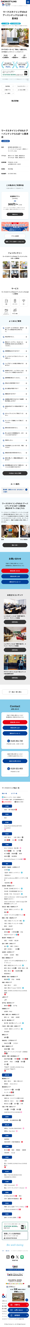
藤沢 (18, 1109)
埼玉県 (7, 834)
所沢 (19, 840)
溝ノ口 (18, 1101)
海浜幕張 (14, 856)
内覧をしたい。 (8, 440)
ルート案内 (7, 93)
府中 (5, 1064)
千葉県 (7, 844)
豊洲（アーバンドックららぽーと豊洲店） (16, 1052)
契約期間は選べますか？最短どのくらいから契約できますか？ (13, 466)
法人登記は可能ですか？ (11, 389)
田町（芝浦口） (8, 949)
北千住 (15, 1005)
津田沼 (6, 856)
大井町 (6, 955)
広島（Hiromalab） (10, 1185)
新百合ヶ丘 (7, 1104)
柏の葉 (6, 851)
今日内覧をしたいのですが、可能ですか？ (13, 446)
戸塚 (11, 1109)
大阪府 (7, 1146)
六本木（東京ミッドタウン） (12, 1029)
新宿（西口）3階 (23, 968)
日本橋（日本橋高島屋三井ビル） (13, 891)
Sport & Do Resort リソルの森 (13, 859)
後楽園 (18, 979)
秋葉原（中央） (8, 1011)
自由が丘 (6, 1043)
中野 (15, 1059)
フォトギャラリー (21, 86)
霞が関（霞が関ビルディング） (13, 1023)
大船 (5, 1109)
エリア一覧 (14, 793)
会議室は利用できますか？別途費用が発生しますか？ (13, 400)
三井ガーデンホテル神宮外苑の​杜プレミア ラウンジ (15, 962)
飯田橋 (6, 979)
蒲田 (17, 955)
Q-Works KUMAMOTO (10, 1209)
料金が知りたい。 (9, 337)
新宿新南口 (7, 973)
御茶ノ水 (6, 1017)
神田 (12, 1017)
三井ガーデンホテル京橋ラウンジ (13, 915)
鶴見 (16, 1089)
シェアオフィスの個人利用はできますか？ (13, 364)
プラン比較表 (15, 236)
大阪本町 (6, 1153)
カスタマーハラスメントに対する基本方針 (13, 1319)
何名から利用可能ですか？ (11, 383)
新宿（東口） (8, 971)
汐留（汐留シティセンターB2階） (14, 923)
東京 (7, 863)
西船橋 (13, 853)
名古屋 (6, 1120)
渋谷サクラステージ (10, 935)
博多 (20, 1196)
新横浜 (6, 1084)
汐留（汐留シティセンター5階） (13, 921)
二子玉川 (15, 1043)
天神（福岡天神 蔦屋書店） (12, 1198)
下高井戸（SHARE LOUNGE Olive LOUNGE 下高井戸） (14, 1068)
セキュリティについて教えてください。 (13, 414)
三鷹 (15, 1061)
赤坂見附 (6, 1031)
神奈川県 (7, 1075)
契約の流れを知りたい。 (11, 428)
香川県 (7, 1171)
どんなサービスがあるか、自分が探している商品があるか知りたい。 (13, 329)
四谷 (13, 979)
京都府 (7, 1135)
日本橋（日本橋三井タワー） (12, 888)
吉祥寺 (6, 1061)
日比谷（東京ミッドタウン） (12, 909)
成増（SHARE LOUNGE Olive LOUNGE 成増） (15, 992)
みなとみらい (14, 1084)
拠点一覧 (8, 5)
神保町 (18, 1017)
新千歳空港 (12, 809)
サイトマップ (5, 1303)
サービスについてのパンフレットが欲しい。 (13, 357)
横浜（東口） (8, 1081)
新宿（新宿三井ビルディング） (13, 965)
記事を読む (15, 622)
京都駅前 (6, 1139)
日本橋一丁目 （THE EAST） (12, 894)
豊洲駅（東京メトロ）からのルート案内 (13, 490)
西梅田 (18, 1150)
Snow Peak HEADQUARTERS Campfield (13, 827)
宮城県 (7, 814)
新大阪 (6, 1150)
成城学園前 (7, 1059)
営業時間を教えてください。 (12, 378)
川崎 (21, 1104)
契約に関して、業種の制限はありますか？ (13, 459)
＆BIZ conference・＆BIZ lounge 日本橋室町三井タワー (15, 898)
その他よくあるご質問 (15, 473)
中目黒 (10, 940)
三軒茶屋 (14, 932)
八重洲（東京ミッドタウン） (12, 872)
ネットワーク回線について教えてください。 (13, 421)
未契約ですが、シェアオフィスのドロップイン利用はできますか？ (13, 371)
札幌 (5, 809)
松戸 (18, 851)
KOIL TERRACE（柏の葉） (11, 848)
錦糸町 (6, 1005)
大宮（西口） (17, 837)
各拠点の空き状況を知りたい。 (12, 453)
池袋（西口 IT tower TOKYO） (13, 988)
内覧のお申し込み (15, 576)
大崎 (16, 949)
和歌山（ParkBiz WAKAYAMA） (13, 1128)
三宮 (5, 1161)
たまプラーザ (8, 1089)
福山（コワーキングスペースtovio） (14, 1188)
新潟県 (7, 822)
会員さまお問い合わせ (15, 761)
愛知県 (7, 1116)
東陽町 (6, 1049)
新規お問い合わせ (15, 571)
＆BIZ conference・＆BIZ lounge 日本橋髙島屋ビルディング (15, 903)
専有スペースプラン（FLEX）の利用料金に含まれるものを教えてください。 (13, 343)
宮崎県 (7, 1214)
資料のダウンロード (15, 582)
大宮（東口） (8, 837)
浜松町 (10, 926)
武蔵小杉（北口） (9, 1101)
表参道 (6, 932)
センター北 (7, 1092)
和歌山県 (7, 1124)
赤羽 (15, 985)
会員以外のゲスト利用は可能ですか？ (13, 407)
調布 (22, 1061)
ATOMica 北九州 (9, 1196)
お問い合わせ (5, 1301)
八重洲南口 (7, 883)
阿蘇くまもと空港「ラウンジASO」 (14, 1207)
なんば (13, 1153)
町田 (11, 1061)
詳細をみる (15, 214)
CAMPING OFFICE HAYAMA (12, 1112)
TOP (3, 5)
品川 (5, 946)
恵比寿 (16, 940)
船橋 (20, 853)
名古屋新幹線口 (14, 1120)
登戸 (15, 1104)
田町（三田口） (14, 946)
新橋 (5, 926)
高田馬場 (18, 971)
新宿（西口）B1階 (9, 968)
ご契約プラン (7, 89)
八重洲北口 (7, 875)
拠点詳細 (8, 86)
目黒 (5, 940)
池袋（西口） (8, 985)
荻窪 (23, 1059)
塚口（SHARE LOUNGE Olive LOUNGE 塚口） (15, 1164)
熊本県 (7, 1203)
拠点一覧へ (15, 545)
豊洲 (13, 1049)
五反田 (12, 955)
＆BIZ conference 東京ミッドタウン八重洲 (16, 879)
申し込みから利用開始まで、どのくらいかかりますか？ (13, 434)
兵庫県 (7, 1157)
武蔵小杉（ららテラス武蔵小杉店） (14, 1098)
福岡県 (7, 1192)
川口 (13, 840)
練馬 (5, 1037)
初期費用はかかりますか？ (11, 351)
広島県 (7, 1181)
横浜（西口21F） (19, 1081)
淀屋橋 (24, 1150)
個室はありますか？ (9, 394)
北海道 (7, 806)
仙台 (5, 818)
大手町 (6, 870)
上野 (5, 1000)
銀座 (5, 912)
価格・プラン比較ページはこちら (15, 241)
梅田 (13, 1150)
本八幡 (6, 853)
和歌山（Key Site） (10, 1131)
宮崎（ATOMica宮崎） (10, 1217)
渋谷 (21, 932)
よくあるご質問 (21, 89)
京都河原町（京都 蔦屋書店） (12, 1142)
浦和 (5, 840)
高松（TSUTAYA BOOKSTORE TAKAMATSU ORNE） (13, 1176)
